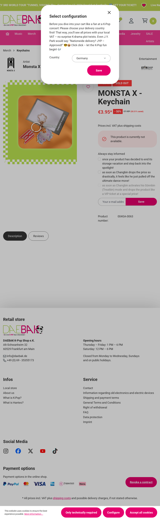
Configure (113, 512)
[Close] (109, 12)
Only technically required (81, 512)
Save (99, 70)
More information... (33, 514)
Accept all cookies (141, 512)
